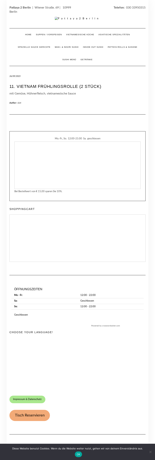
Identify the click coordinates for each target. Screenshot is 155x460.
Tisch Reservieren (30, 415)
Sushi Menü (69, 59)
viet (19, 103)
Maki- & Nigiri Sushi (67, 47)
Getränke (87, 59)
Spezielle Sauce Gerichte (34, 47)
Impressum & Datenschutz (27, 399)
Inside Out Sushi (93, 47)
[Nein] (150, 452)
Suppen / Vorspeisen (49, 35)
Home (28, 35)
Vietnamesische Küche (80, 35)
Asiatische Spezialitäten (114, 35)
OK (78, 454)
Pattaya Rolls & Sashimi (122, 47)
